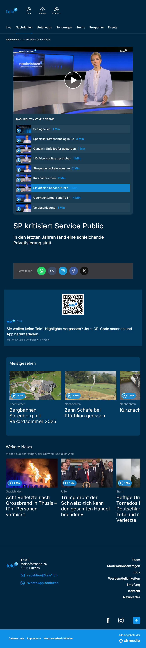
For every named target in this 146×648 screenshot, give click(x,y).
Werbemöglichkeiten (124, 578)
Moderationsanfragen (123, 566)
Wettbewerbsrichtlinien (58, 638)
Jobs (136, 572)
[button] (52, 271)
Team (136, 560)
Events (112, 27)
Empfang (133, 585)
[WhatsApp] (41, 271)
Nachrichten (24, 27)
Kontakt (134, 591)
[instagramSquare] (120, 620)
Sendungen (64, 27)
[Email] (63, 271)
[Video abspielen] (73, 80)
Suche (80, 27)
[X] (84, 271)
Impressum (34, 638)
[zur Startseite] (11, 10)
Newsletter (131, 597)
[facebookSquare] (108, 620)
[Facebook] (73, 271)
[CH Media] (129, 640)
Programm (96, 27)
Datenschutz (16, 638)
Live (9, 27)
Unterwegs (44, 27)
